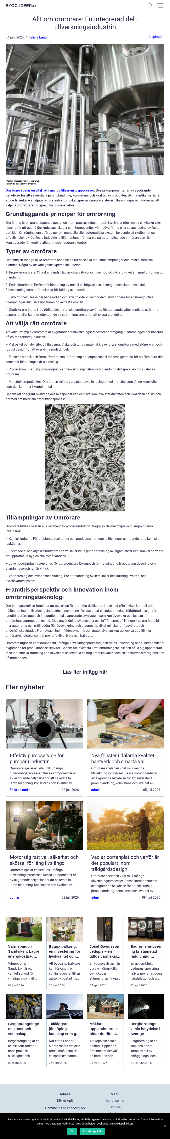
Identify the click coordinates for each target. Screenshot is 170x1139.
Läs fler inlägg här (85, 672)
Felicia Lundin (39, 37)
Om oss (115, 1107)
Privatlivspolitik (92, 1131)
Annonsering (115, 1101)
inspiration (156, 37)
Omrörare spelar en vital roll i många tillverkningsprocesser (50, 190)
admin (96, 790)
